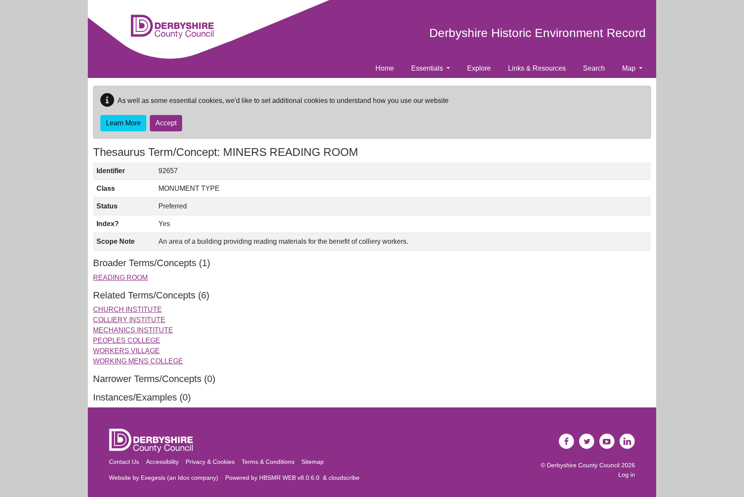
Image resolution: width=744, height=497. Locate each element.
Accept (166, 123)
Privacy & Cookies (210, 461)
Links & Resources (537, 68)
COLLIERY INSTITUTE (129, 319)
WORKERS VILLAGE (126, 350)
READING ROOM (120, 277)
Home (384, 68)
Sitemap (312, 461)
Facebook (566, 441)
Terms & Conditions (268, 461)
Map (629, 68)
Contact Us (124, 461)
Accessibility (162, 461)
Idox (183, 477)
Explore (479, 68)
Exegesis (153, 477)
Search (594, 68)
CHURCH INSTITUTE (127, 309)
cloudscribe (344, 477)
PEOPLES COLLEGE (126, 340)
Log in (626, 474)
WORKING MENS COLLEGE (138, 361)
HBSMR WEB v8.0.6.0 (291, 477)
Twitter (587, 441)
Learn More (123, 123)
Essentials (428, 68)
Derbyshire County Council (583, 465)
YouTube (607, 441)
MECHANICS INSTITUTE (133, 330)
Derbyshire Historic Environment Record (537, 33)
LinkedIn (627, 441)
